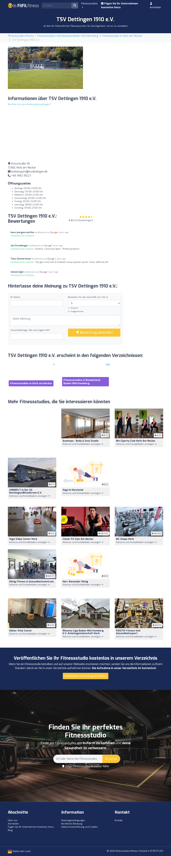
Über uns (12, 820)
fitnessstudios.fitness (21, 36)
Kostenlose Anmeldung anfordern (85, 676)
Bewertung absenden (96, 332)
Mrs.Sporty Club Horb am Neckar (135, 440)
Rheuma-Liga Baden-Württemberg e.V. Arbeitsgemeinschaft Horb (83, 632)
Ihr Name (15, 297)
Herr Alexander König (75, 581)
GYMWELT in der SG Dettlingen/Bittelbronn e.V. (25, 491)
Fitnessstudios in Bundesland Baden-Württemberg (68, 36)
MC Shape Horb (125, 539)
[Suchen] (74, 6)
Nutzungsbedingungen (73, 820)
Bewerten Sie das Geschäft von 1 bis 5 (88, 297)
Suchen (112, 759)
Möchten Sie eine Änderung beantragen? (29, 104)
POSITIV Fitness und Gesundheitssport (128, 632)
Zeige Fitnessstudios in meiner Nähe (87, 766)
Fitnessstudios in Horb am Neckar (122, 36)
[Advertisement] (125, 70)
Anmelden (155, 7)
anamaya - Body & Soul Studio (81, 440)
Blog (10, 830)
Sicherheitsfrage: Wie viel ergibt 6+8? (30, 330)
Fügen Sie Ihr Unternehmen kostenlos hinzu (119, 5)
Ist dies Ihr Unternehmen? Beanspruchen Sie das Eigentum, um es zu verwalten (86, 26)
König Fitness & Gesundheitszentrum (31, 581)
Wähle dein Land (21, 851)
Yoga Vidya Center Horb (23, 539)
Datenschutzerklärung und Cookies (79, 826)
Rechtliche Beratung (71, 823)
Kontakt (118, 820)
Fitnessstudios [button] (89, 3)
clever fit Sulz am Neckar (78, 539)
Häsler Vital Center (20, 630)
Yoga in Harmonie (73, 490)
